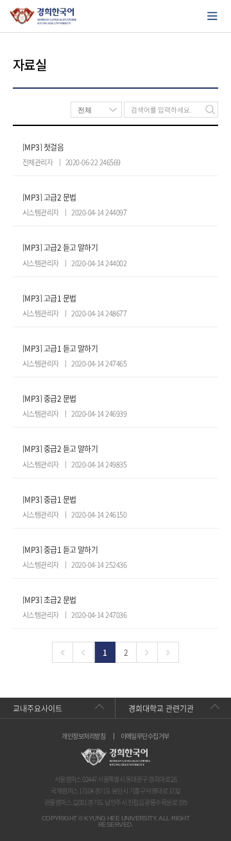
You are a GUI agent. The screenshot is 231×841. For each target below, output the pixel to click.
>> (168, 652)
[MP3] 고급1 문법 (49, 298)
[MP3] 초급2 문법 (49, 600)
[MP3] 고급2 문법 (49, 197)
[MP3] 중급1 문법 (49, 499)
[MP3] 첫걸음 (43, 147)
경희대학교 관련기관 (161, 708)
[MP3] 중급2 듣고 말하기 (60, 449)
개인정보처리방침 (83, 736)
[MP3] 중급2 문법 (49, 398)
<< (62, 652)
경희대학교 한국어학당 (43, 16)
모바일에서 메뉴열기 (212, 16)
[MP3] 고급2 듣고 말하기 (60, 247)
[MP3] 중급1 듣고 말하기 (60, 550)
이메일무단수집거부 (145, 736)
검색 (210, 109)
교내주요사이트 (37, 708)
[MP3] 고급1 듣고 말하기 (60, 348)
